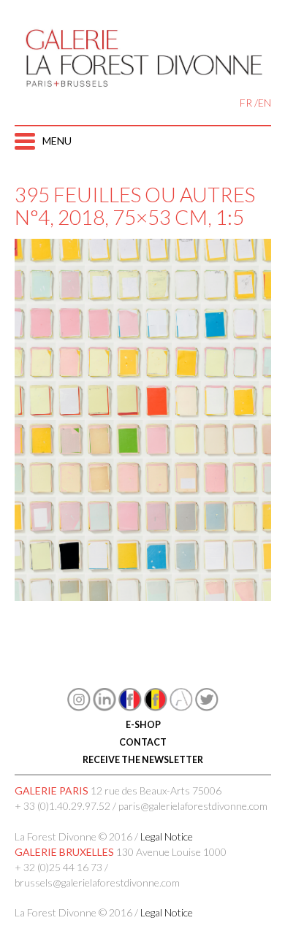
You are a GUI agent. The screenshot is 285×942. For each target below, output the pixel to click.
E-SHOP (142, 724)
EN (264, 102)
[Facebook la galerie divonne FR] (130, 707)
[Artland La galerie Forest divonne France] (181, 707)
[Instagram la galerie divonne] (79, 707)
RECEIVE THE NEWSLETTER (143, 759)
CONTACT (143, 742)
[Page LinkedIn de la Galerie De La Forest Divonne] (104, 707)
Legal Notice (166, 836)
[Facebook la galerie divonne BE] (155, 707)
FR (246, 102)
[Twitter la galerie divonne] (206, 707)
